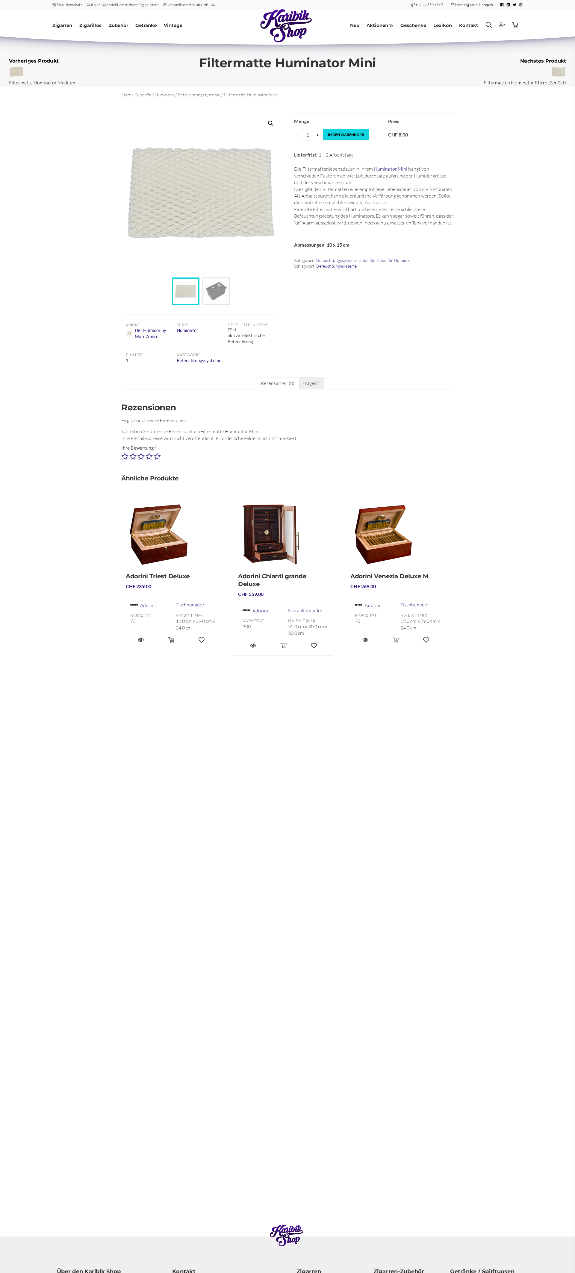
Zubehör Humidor (393, 260)
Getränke (146, 25)
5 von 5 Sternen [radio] (157, 456)
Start (126, 95)
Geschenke (413, 25)
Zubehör (118, 25)
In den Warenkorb (346, 134)
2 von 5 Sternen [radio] (133, 456)
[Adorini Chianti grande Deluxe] (283, 537)
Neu (354, 25)
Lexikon (442, 25)
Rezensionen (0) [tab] (277, 383)
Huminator (187, 330)
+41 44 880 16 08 (429, 4)
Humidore (164, 95)
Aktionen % (380, 25)
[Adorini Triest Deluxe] (171, 537)
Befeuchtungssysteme (199, 95)
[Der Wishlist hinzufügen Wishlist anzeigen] (202, 642)
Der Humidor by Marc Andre (150, 333)
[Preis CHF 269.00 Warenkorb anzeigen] (396, 642)
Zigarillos (90, 25)
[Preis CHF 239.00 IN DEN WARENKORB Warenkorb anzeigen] (171, 642)
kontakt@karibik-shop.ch (473, 4)
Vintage (173, 25)
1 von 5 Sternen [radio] (124, 456)
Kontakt (468, 25)
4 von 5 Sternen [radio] (149, 456)
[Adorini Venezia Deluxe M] (395, 537)
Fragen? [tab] (310, 383)
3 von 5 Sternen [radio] (141, 456)
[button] (270, 123)
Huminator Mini (390, 169)
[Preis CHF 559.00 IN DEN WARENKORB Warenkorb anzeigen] (284, 648)
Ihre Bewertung (139, 447)
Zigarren (62, 25)
